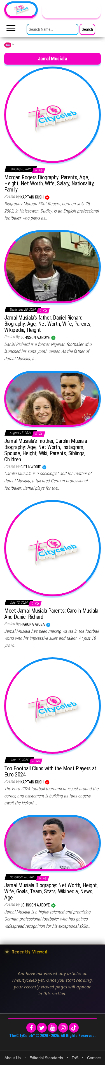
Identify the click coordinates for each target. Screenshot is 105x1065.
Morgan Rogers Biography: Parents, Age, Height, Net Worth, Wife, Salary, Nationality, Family (49, 183)
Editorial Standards (46, 1057)
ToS (75, 1057)
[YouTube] (52, 1028)
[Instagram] (63, 1028)
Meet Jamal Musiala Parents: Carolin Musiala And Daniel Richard (51, 613)
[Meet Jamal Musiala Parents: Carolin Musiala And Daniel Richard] (52, 548)
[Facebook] (31, 1028)
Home (8, 45)
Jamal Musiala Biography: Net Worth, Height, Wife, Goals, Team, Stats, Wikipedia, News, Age (51, 891)
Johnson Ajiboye (35, 337)
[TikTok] (74, 1028)
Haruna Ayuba (33, 624)
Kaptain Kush (32, 197)
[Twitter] (42, 1028)
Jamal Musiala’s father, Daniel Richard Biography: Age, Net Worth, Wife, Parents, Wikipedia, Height (48, 323)
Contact (94, 1057)
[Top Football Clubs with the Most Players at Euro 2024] (52, 705)
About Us (12, 1057)
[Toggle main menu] (10, 29)
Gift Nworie (31, 467)
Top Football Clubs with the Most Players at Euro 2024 (50, 771)
